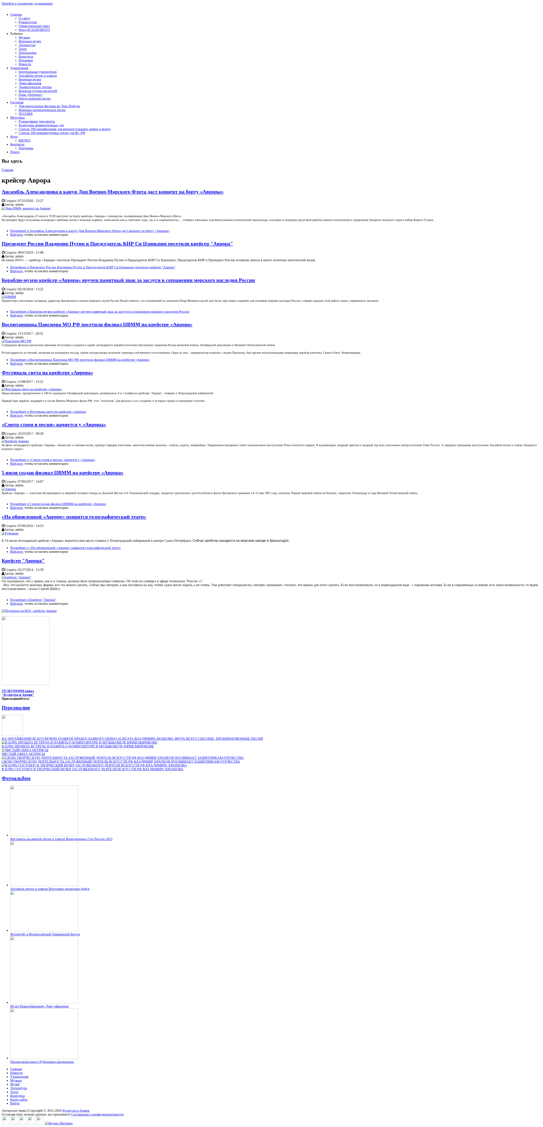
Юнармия (26, 60)
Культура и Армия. (76, 1110)
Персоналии (27, 52)
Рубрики (16, 33)
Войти (15, 1103)
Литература (27, 45)
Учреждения (19, 68)
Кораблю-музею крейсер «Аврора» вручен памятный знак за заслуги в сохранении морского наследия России (128, 280)
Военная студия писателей (38, 91)
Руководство (28, 22)
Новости (25, 64)
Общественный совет (34, 26)
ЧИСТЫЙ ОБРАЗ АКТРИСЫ (23, 754)
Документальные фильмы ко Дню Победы (49, 106)
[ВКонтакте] (6, 1123)
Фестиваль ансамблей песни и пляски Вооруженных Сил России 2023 (61, 839)
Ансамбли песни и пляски (38, 75)
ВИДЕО (25, 140)
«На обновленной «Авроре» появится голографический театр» (74, 517)
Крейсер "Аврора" (23, 560)
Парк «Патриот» (31, 94)
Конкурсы (26, 56)
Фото (14, 136)
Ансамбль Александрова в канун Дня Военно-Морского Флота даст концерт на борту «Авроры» (113, 191)
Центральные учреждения (37, 72)
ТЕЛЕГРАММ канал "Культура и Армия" (18, 693)
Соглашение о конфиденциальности (97, 1114)
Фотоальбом (16, 778)
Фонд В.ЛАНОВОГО (34, 30)
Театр (23, 49)
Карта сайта (18, 1099)
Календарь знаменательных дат (41, 125)
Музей (15, 1084)
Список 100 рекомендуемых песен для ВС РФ (52, 133)
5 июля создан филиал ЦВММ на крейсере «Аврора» (62, 472)
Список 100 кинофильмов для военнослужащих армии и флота (64, 129)
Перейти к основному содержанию (27, 3)
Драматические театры (35, 87)
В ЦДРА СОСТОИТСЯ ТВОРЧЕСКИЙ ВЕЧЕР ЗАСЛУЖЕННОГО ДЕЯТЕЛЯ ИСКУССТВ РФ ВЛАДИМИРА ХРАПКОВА (92, 769)
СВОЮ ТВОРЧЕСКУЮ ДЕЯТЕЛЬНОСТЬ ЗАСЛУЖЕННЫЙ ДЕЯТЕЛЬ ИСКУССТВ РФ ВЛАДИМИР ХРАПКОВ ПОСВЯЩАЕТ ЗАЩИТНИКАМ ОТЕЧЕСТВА (121, 761)
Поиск (15, 152)
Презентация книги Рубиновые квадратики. (42, 1062)
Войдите (16, 234)
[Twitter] (14, 1123)
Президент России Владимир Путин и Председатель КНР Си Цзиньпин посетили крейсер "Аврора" (117, 243)
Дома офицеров (30, 83)
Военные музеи (30, 41)
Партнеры (26, 148)
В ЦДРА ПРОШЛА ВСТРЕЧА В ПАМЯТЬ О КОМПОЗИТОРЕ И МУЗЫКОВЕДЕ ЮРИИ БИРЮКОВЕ (78, 746)
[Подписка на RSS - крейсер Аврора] (29, 611)
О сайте (24, 18)
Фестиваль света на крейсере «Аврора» (47, 372)
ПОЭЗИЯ (26, 114)
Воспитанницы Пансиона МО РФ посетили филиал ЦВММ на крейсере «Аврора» (97, 324)
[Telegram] (40, 1123)
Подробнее (90, 231)
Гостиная (16, 102)
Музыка (24, 37)
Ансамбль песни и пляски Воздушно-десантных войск (50, 889)
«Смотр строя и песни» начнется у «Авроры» (54, 424)
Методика (17, 117)
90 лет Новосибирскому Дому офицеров (39, 1006)
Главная (16, 14)
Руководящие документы (37, 121)
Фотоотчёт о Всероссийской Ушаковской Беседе (45, 934)
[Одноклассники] (23, 1123)
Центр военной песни (34, 98)
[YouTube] (31, 1123)
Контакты (17, 144)
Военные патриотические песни (42, 110)
